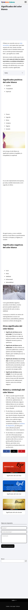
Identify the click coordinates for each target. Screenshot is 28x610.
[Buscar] (26, 561)
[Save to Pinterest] (21, 451)
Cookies (7, 606)
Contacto (18, 606)
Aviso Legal (12, 606)
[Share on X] (14, 451)
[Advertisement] (14, 25)
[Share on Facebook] (6, 451)
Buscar (2, 559)
